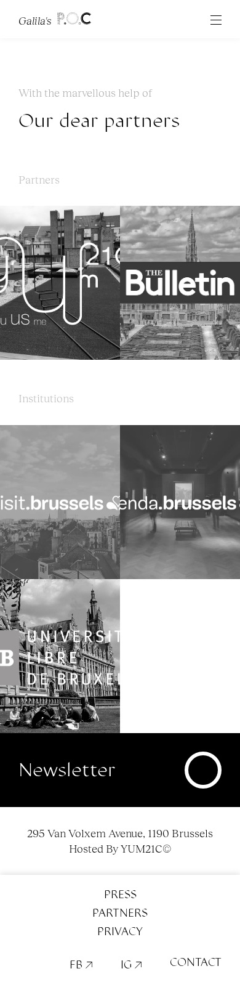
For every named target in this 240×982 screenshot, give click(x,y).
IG (131, 965)
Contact (196, 962)
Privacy (120, 931)
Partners (120, 913)
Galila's (36, 20)
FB (81, 965)
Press (120, 894)
